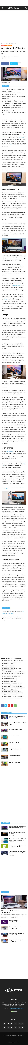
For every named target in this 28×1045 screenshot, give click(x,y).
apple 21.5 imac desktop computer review (9, 694)
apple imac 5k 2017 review (17, 661)
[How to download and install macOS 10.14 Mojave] (4, 834)
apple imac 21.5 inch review (16, 691)
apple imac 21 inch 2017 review (7, 671)
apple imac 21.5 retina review (7, 693)
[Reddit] (8, 1027)
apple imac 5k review (6, 676)
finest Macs (4, 136)
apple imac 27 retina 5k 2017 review (8, 666)
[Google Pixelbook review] (4, 750)
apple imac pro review (18, 658)
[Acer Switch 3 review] (4, 763)
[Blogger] (22, 1027)
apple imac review (9, 658)
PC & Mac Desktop (12, 43)
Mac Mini (6, 299)
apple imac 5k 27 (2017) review (7, 663)
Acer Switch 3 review (14, 762)
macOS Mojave (9, 451)
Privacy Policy (14, 1035)
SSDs (11, 144)
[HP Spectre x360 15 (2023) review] (4, 941)
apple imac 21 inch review (6, 696)
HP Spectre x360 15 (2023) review (16, 940)
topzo (22, 1008)
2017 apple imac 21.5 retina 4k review (8, 673)
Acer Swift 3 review (14, 742)
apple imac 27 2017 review (6, 661)
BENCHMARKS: (6, 608)
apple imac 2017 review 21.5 (7, 660)
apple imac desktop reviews (17, 686)
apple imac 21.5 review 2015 (19, 688)
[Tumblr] (4, 1027)
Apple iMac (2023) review (15, 729)
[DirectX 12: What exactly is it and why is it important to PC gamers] (4, 846)
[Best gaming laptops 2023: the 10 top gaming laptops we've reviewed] (4, 828)
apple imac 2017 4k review (19, 671)
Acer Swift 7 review (14, 736)
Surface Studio (16, 282)
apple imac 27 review (6, 684)
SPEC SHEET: (6, 85)
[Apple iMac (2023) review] (4, 730)
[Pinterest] (15, 1024)
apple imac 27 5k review (18, 693)
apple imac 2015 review (6, 686)
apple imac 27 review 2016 (16, 676)
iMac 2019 (21, 137)
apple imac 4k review (6, 691)
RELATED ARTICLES (6, 712)
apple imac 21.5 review (6, 683)
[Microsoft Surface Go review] (4, 928)
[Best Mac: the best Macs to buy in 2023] (4, 724)
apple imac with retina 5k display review (9, 681)
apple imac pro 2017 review (18, 660)
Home (2, 43)
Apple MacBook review (15, 755)
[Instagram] (22, 1024)
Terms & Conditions (7, 1035)
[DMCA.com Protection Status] (14, 1011)
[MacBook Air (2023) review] (14, 902)
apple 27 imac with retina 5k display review (9, 689)
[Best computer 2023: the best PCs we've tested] (4, 717)
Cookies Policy (21, 1035)
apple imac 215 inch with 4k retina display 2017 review (11, 668)
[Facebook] (4, 1024)
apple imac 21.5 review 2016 (18, 696)
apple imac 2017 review (21, 673)
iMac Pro (22, 266)
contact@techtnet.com (15, 1008)
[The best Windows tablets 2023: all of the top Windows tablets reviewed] (4, 840)
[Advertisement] (14, 27)
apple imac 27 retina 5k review (7, 688)
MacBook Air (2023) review (10, 911)
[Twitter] (8, 1024)
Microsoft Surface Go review (15, 926)
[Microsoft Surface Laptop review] (4, 935)
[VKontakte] (19, 1024)
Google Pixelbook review (15, 749)
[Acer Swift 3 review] (4, 744)
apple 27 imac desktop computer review (9, 678)
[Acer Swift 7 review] (4, 737)
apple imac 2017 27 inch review (7, 670)
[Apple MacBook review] (4, 757)
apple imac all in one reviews (17, 683)
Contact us (14, 1036)
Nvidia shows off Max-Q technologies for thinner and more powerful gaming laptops (17, 853)
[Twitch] (15, 1027)
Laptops (3, 908)
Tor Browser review (13, 920)
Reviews (6, 43)
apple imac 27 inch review (16, 684)
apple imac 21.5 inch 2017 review (8, 665)
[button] (26, 8)
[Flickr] (11, 1027)
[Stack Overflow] (19, 1027)
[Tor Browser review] (4, 922)
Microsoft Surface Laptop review (16, 933)
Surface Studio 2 (16, 285)
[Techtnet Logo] (14, 991)
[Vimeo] (11, 1024)
